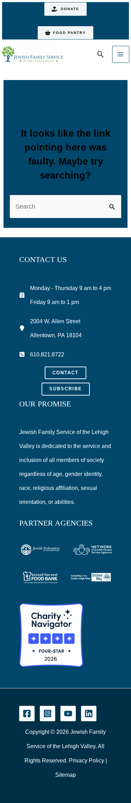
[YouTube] (68, 713)
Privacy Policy (86, 761)
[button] (65, 9)
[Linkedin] (88, 713)
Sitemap (65, 775)
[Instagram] (47, 713)
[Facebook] (27, 713)
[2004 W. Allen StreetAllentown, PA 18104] (50, 328)
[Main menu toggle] (120, 54)
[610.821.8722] (41, 354)
